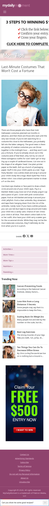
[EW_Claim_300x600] (24, 403)
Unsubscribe (24, 482)
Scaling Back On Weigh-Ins (30, 316)
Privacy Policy (24, 470)
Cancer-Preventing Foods (29, 286)
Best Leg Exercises (26, 332)
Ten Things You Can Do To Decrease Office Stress (30, 349)
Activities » (8, 249)
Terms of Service (24, 466)
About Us (24, 478)
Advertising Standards (24, 458)
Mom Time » (8, 254)
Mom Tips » (8, 260)
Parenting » (8, 272)
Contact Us (24, 454)
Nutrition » (8, 266)
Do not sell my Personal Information (24, 474)
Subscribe (24, 462)
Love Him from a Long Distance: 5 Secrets (28, 303)
